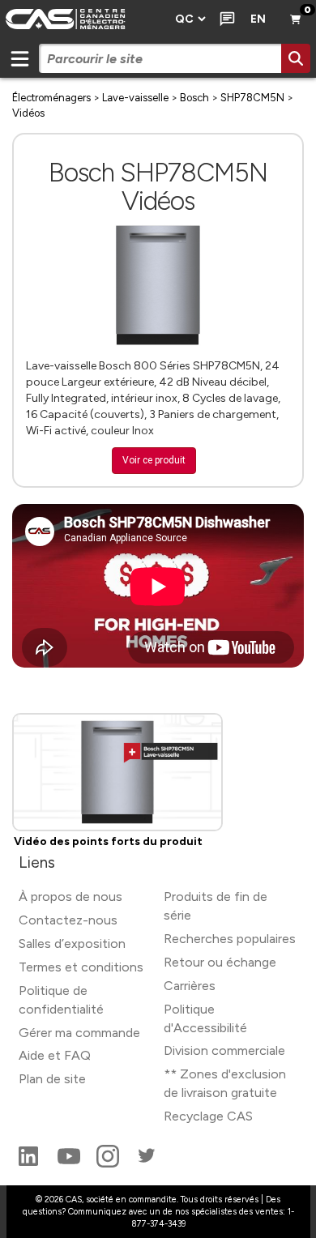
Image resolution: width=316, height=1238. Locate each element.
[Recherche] (295, 58)
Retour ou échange (220, 962)
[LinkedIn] (30, 1163)
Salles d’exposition (72, 943)
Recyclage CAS (208, 1116)
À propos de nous (70, 896)
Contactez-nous (68, 920)
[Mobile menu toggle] (19, 58)
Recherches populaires (230, 938)
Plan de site (52, 1078)
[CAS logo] (82, 19)
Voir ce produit (154, 460)
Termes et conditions (81, 967)
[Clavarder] (224, 19)
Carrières (190, 985)
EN (258, 19)
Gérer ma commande (79, 1032)
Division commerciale (224, 1050)
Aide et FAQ (55, 1055)
